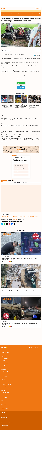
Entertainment (5, 363)
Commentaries (5, 397)
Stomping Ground (6, 392)
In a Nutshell (5, 376)
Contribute (38, 8)
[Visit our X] (14, 224)
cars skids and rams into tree (22, 216)
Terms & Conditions (4, 420)
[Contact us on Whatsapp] (4, 224)
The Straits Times (4, 417)
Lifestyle (4, 360)
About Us (3, 412)
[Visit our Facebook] (12, 224)
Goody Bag (5, 386)
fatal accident (4, 216)
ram (29, 216)
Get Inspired (5, 381)
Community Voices (6, 373)
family (8, 216)
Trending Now (5, 358)
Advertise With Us (4, 425)
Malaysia (36, 216)
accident (32, 216)
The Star (8, 114)
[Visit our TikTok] (7, 224)
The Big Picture (5, 371)
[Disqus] (21, 198)
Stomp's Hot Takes (6, 394)
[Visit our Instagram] (9, 224)
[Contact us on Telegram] (2, 224)
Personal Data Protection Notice (7, 422)
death (11, 216)
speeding (15, 216)
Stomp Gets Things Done (7, 384)
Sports (4, 365)
